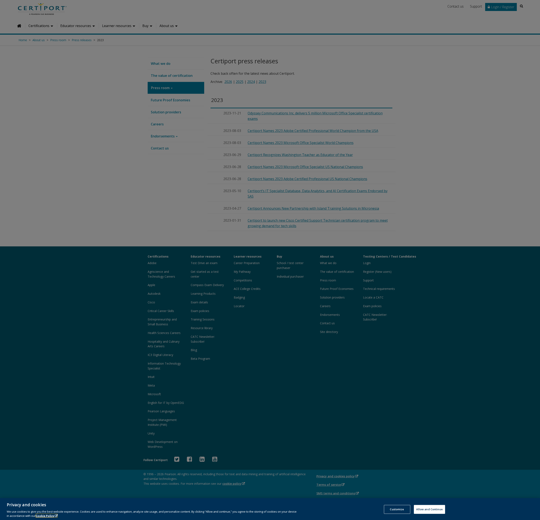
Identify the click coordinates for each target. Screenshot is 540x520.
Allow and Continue (429, 509)
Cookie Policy (45, 515)
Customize (397, 509)
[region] (270, 509)
